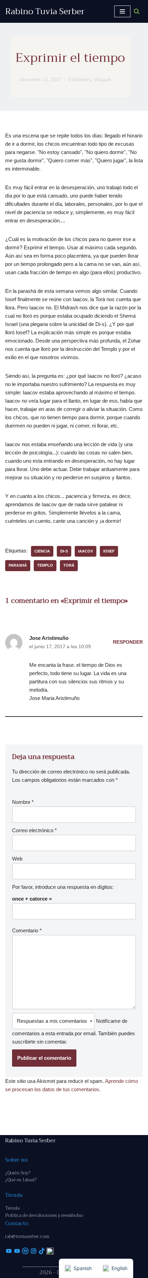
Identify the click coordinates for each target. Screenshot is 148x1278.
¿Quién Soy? (17, 1173)
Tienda (12, 1208)
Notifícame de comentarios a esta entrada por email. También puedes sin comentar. (73, 1031)
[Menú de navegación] (122, 11)
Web (17, 859)
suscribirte (23, 1042)
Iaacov (85, 551)
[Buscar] (136, 11)
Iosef (109, 551)
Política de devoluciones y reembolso (44, 1215)
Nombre (23, 802)
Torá (68, 565)
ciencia (42, 551)
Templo (45, 565)
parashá (18, 565)
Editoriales (79, 79)
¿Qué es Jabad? (20, 1180)
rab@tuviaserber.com (27, 1236)
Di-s (64, 551)
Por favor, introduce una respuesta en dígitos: (63, 887)
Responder (128, 642)
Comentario (27, 930)
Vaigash (102, 79)
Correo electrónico (34, 830)
